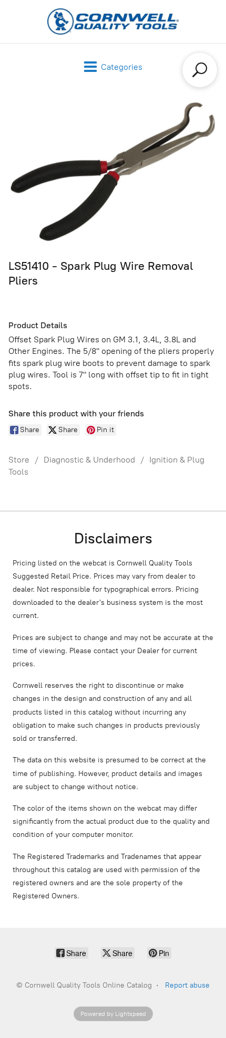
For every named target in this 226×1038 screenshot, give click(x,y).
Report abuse (187, 985)
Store (18, 460)
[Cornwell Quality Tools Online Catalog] (113, 21)
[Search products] (199, 69)
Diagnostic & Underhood (89, 460)
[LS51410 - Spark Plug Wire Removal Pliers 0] (113, 171)
